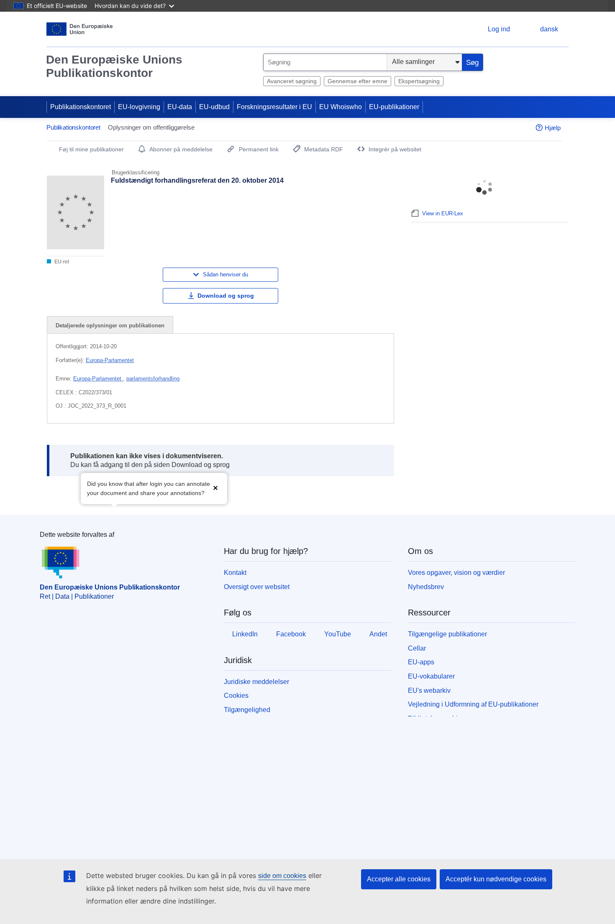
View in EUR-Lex (442, 213)
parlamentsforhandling (152, 378)
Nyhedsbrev (426, 586)
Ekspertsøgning (419, 81)
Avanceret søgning (292, 81)
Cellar (417, 648)
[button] (215, 487)
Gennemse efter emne (357, 81)
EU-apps (421, 662)
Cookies (236, 695)
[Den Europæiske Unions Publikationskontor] (79, 29)
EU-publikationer (394, 106)
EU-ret (61, 262)
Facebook (291, 634)
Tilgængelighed (247, 709)
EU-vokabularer (431, 676)
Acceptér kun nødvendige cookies (496, 879)
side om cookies (282, 875)
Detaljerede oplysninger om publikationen (110, 325)
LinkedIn (245, 634)
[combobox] (325, 62)
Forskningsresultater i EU (274, 106)
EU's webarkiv (429, 690)
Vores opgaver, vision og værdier (456, 572)
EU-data (179, 106)
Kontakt (235, 572)
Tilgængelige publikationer (447, 634)
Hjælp (553, 127)
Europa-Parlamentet (110, 360)
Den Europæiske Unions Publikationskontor (114, 66)
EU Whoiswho (340, 106)
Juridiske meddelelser (256, 681)
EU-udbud (214, 106)
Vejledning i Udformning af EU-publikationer (473, 704)
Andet (378, 634)
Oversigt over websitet (257, 586)
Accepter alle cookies (398, 879)
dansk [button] (549, 29)
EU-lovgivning (139, 106)
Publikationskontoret (80, 106)
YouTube (337, 634)
